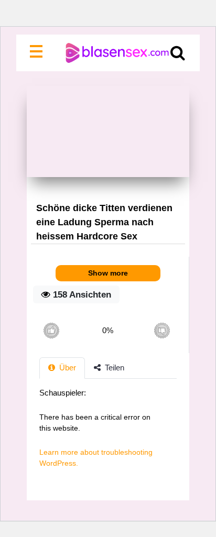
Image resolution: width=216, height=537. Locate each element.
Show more (108, 273)
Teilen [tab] (113, 367)
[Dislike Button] (162, 330)
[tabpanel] (108, 433)
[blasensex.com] (108, 53)
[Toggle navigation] (38, 53)
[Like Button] (51, 330)
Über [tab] (66, 367)
